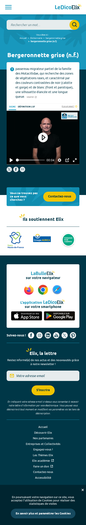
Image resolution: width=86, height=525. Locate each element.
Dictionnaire (36, 38)
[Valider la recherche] (74, 25)
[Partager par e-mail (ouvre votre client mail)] (22, 171)
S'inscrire (43, 390)
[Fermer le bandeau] (82, 490)
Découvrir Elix (43, 432)
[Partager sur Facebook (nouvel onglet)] (16, 171)
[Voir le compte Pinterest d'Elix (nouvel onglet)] (73, 335)
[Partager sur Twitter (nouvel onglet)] (10, 171)
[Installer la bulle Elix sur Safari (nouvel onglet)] (57, 290)
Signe (12, 106)
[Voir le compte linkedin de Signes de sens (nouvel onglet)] (48, 335)
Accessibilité (43, 477)
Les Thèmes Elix (43, 455)
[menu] (8, 7)
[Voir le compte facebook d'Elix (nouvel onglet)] (31, 335)
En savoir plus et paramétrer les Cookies (43, 514)
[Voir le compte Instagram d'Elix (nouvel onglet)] (39, 335)
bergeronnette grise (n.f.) (44, 41)
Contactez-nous (59, 197)
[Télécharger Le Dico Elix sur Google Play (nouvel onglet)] (59, 316)
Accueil (23, 38)
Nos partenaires (43, 438)
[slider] (30, 160)
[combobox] (43, 25)
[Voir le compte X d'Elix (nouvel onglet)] (65, 335)
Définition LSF (26, 106)
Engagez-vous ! (43, 449)
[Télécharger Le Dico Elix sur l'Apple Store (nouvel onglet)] (26, 316)
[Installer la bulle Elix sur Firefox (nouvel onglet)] (29, 290)
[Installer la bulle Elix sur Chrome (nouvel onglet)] (43, 290)
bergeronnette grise (55, 38)
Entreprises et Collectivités (43, 444)
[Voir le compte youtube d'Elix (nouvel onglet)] (56, 335)
